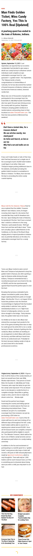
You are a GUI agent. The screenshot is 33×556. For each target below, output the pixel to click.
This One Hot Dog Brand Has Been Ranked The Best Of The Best (7, 517)
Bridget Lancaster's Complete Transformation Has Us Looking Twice (24, 517)
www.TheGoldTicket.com (18, 113)
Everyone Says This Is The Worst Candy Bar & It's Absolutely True (8, 541)
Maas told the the (13, 206)
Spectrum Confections (15, 455)
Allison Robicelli (8, 38)
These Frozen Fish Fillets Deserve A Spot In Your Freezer (24, 541)
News (3, 8)
